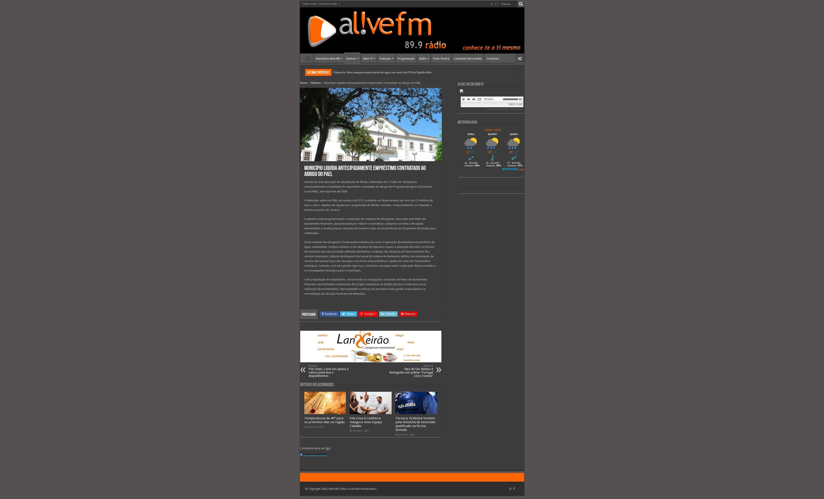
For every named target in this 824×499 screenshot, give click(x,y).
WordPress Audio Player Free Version (504, 109)
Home (307, 58)
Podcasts (385, 58)
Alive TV (368, 58)
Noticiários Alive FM (328, 58)
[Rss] (492, 4)
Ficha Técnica (441, 58)
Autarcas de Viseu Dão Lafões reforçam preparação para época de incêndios (376, 72)
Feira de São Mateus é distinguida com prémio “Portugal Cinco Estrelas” (411, 371)
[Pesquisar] (521, 4)
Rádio (422, 58)
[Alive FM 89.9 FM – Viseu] (412, 30)
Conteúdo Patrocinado (468, 58)
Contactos (493, 58)
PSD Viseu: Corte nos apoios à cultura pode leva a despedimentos (328, 371)
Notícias (351, 58)
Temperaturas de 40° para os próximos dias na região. (324, 420)
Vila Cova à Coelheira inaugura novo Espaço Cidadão (366, 422)
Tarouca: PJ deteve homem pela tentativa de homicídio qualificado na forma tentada (415, 424)
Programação (406, 58)
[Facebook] (495, 4)
